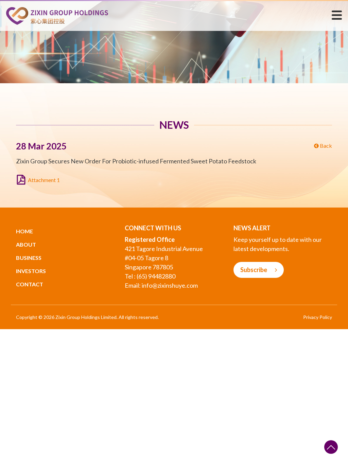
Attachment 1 (44, 180)
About (26, 244)
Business (28, 257)
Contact (29, 284)
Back (325, 145)
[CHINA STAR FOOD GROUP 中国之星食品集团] (57, 15)
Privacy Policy (317, 317)
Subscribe (254, 269)
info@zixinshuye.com (170, 285)
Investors (31, 271)
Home (24, 231)
